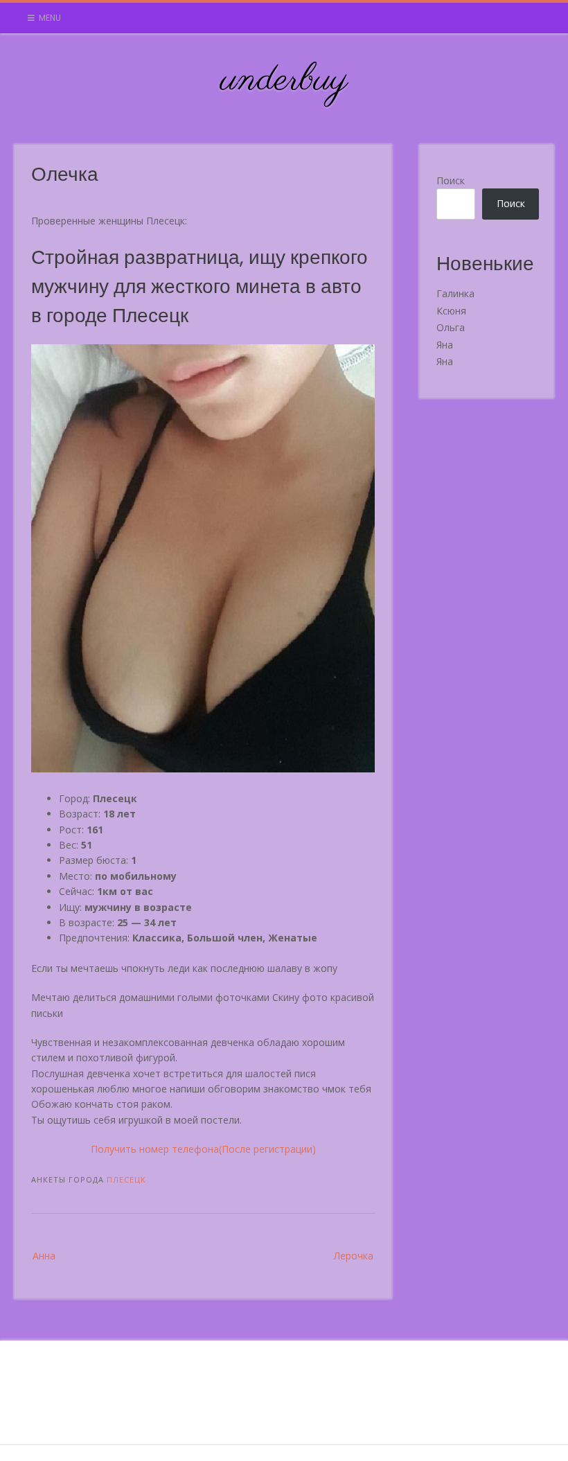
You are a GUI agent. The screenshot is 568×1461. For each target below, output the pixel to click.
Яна (444, 344)
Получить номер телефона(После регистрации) (203, 1148)
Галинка (455, 293)
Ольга (450, 327)
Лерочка (353, 1255)
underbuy (284, 80)
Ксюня (451, 310)
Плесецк (126, 1179)
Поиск (450, 180)
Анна (44, 1255)
